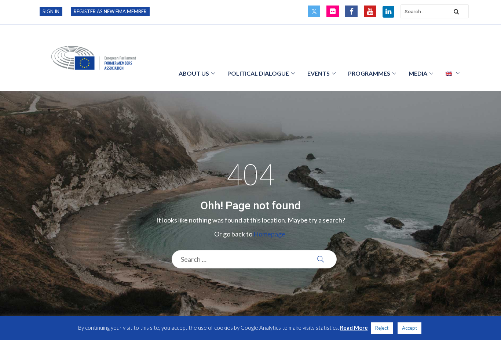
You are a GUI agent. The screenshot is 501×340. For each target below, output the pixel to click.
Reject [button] (381, 328)
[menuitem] (453, 73)
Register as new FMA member (110, 11)
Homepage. (270, 234)
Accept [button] (409, 328)
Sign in (51, 11)
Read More (354, 327)
